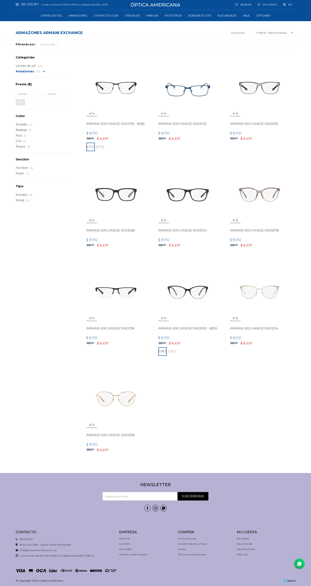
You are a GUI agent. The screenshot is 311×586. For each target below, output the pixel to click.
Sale (246, 15)
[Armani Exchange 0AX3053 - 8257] (172, 351)
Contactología (106, 15)
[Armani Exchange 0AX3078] (259, 193)
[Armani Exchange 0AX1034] (259, 291)
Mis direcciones (246, 549)
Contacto (124, 543)
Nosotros (173, 15)
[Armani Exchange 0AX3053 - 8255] (187, 291)
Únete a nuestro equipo (133, 554)
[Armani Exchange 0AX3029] (115, 193)
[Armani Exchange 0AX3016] (259, 87)
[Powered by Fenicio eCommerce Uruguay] (289, 581)
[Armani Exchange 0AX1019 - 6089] (100, 147)
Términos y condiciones (192, 554)
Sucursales (227, 15)
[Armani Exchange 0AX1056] (115, 398)
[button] (244, 4)
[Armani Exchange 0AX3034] (187, 193)
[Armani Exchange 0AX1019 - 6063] (115, 87)
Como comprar (187, 538)
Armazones (78, 15)
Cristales (132, 15)
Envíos (182, 549)
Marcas (152, 15)
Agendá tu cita (199, 15)
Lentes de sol (51, 15)
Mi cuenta (243, 538)
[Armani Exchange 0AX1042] (187, 87)
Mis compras (244, 543)
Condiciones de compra (192, 543)
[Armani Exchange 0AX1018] (115, 291)
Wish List (242, 554)
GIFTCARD (263, 15)
